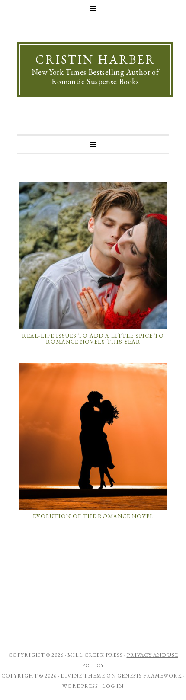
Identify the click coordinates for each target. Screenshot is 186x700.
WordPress (80, 686)
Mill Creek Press (95, 655)
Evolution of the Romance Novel (93, 516)
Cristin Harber (95, 59)
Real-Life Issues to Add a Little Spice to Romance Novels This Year (93, 338)
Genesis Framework (149, 675)
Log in (113, 686)
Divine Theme (83, 675)
